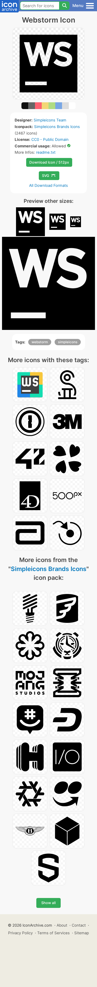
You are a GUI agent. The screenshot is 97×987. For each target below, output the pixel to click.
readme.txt (45, 152)
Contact (79, 925)
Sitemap (81, 933)
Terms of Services (53, 933)
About (62, 925)
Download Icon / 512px (49, 162)
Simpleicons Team (50, 120)
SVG (45, 175)
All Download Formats (48, 185)
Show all (48, 902)
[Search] (64, 5)
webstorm (40, 342)
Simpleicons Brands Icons (57, 126)
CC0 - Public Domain (50, 139)
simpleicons (67, 342)
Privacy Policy (20, 933)
